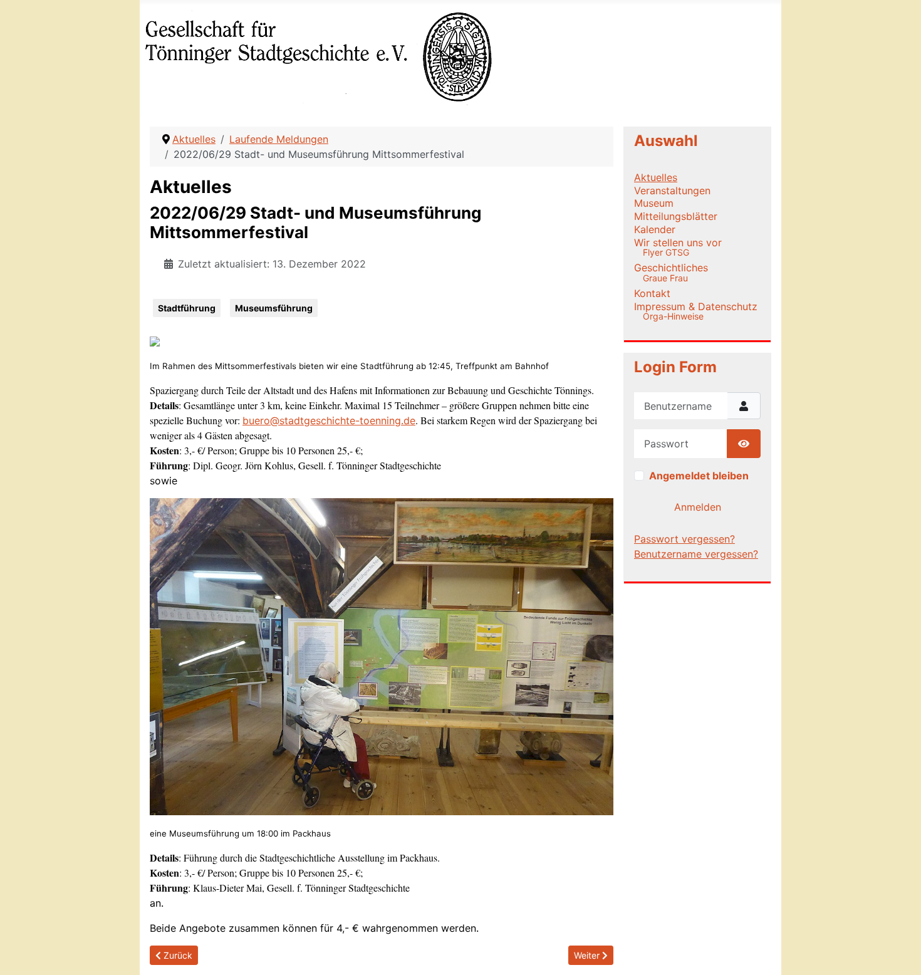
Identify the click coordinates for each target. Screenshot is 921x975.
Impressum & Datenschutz (695, 306)
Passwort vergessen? (684, 539)
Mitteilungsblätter (675, 216)
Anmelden (697, 507)
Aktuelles (655, 177)
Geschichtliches (671, 267)
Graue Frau (665, 278)
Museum (654, 203)
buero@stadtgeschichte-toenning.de (328, 420)
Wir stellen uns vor (678, 242)
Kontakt (652, 293)
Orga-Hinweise (673, 316)
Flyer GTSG (666, 252)
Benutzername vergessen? (696, 554)
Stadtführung (187, 308)
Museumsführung (274, 308)
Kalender (654, 229)
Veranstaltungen (672, 190)
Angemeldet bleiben (699, 475)
